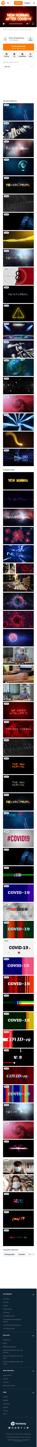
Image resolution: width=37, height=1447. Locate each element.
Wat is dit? (16, 62)
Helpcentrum (7, 1385)
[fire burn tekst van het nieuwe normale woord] (18, 775)
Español (5, 1410)
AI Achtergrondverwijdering (12, 1335)
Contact (5, 1389)
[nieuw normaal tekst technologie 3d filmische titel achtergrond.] (18, 553)
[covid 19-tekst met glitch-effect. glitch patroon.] (18, 940)
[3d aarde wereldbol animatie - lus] (18, 366)
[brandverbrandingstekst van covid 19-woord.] (18, 1229)
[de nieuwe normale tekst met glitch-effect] (18, 757)
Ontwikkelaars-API (9, 1326)
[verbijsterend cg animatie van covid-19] (18, 535)
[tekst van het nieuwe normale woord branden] (18, 794)
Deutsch (5, 1417)
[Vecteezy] (3, 3)
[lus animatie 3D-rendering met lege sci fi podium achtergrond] (18, 330)
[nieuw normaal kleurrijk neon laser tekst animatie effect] (18, 1247)
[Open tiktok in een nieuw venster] (21, 1438)
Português (6, 1414)
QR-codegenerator (9, 1339)
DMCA (5, 1353)
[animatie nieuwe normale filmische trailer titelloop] (18, 147)
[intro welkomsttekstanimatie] (18, 385)
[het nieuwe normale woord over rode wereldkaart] (18, 739)
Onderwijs (6, 1323)
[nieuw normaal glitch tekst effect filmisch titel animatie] (18, 480)
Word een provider (9, 1396)
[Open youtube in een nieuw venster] (27, 1438)
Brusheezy (6, 1309)
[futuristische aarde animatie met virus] (18, 611)
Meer (4, 1424)
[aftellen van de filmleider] (18, 275)
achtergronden (10, 1264)
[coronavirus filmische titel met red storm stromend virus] (18, 403)
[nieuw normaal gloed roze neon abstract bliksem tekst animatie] (18, 1158)
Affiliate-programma (9, 1357)
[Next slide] (29, 1264)
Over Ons (6, 1392)
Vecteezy (6, 1312)
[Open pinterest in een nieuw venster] (18, 1438)
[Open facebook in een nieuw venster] (8, 1438)
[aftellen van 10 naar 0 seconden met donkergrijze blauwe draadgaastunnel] (18, 421)
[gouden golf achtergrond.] (18, 239)
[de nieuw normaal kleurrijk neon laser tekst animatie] (18, 1211)
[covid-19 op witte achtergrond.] (18, 958)
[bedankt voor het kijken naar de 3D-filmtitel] (18, 348)
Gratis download (18, 47)
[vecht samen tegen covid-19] (18, 921)
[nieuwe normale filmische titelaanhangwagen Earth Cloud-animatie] (18, 257)
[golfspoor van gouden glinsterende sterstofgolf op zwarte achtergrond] (18, 439)
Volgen (30, 40)
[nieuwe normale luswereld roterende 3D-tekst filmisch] (18, 516)
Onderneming (7, 1319)
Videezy (5, 1316)
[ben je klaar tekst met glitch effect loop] (18, 202)
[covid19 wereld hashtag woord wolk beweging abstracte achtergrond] (18, 848)
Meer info (7, 66)
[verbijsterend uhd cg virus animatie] (18, 629)
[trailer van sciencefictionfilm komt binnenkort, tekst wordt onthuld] (18, 456)
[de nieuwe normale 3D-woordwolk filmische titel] (18, 111)
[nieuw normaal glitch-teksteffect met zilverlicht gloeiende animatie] (18, 293)
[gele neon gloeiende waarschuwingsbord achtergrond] (18, 312)
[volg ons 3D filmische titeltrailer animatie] (18, 129)
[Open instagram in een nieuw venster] (12, 1438)
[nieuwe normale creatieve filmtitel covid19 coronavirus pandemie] (18, 184)
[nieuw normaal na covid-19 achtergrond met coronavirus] (18, 721)
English (5, 1407)
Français (5, 1421)
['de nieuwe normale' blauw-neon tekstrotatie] (18, 220)
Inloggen (27, 3)
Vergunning (7, 1350)
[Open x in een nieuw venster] (24, 1438)
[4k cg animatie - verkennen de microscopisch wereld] (12, 579)
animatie (22, 1264)
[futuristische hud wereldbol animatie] (18, 648)
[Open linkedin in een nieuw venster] (15, 1438)
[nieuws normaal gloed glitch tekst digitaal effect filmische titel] (18, 498)
